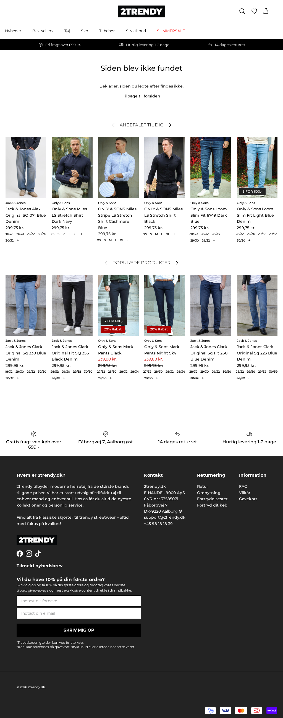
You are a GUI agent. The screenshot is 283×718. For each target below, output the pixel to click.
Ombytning (209, 492)
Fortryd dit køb (212, 505)
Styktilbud (136, 30)
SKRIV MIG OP (79, 630)
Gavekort (248, 498)
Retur (202, 486)
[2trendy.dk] (141, 11)
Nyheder (13, 30)
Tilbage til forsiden (141, 96)
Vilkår (244, 492)
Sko (84, 30)
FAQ (243, 486)
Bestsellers (42, 30)
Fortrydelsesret (212, 498)
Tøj (67, 30)
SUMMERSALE (171, 30)
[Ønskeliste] (254, 11)
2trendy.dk (36, 687)
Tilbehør (107, 30)
